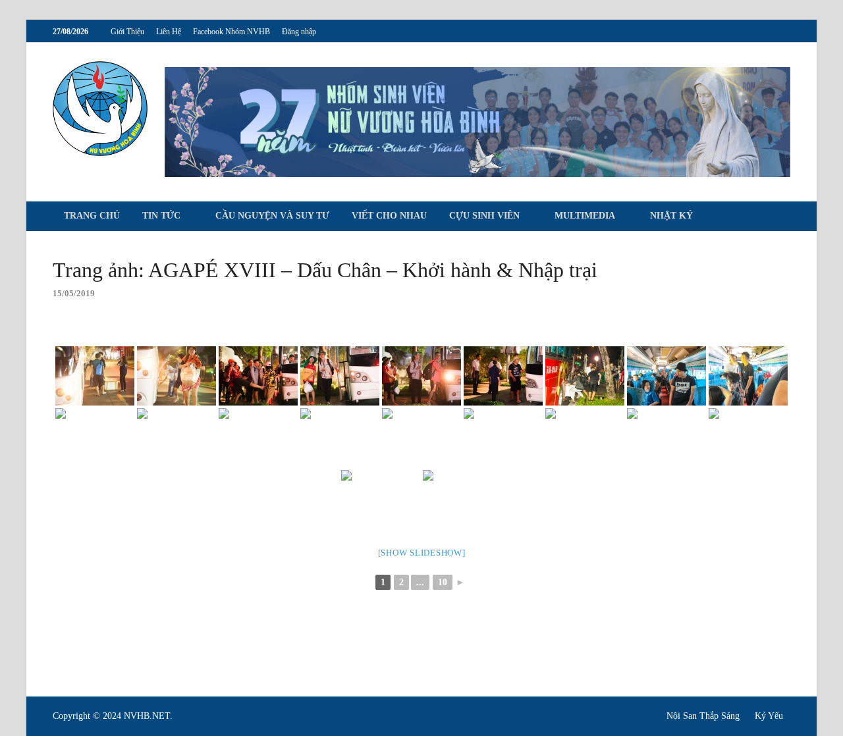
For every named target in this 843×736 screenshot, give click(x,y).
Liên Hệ (168, 31)
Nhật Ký (671, 216)
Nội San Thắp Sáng (703, 716)
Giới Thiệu (127, 31)
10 (442, 582)
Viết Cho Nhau (389, 216)
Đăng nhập (299, 31)
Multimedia (585, 216)
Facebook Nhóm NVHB (231, 31)
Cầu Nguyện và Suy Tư (272, 216)
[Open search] (784, 216)
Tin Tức (161, 216)
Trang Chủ (92, 216)
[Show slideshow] (422, 553)
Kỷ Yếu (769, 716)
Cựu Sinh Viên (484, 216)
